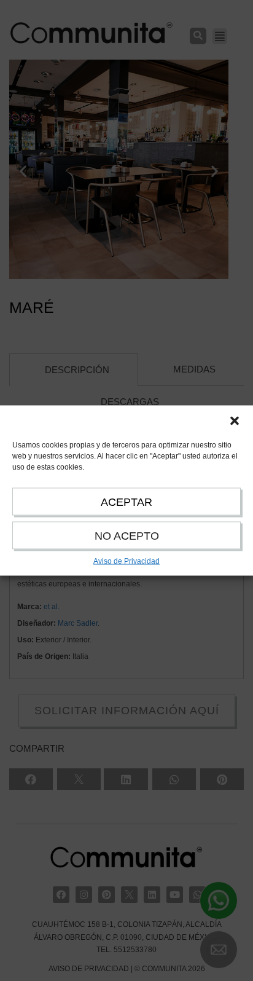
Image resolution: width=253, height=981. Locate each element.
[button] (234, 421)
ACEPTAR (126, 502)
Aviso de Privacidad (126, 561)
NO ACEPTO (127, 536)
